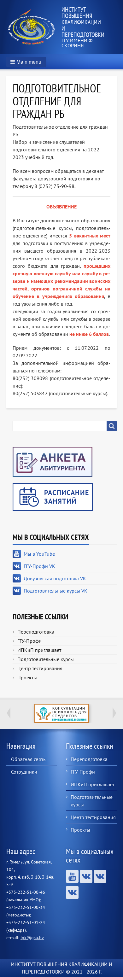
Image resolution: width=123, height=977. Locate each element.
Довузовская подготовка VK (55, 578)
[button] (26, 62)
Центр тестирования (39, 668)
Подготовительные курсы (45, 659)
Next (114, 713)
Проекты (27, 677)
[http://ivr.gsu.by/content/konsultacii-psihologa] (61, 713)
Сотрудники (24, 772)
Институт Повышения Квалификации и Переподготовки (83, 22)
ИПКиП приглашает (39, 650)
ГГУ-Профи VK (39, 566)
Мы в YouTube (39, 554)
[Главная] (34, 27)
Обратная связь (28, 759)
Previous (8, 713)
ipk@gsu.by (32, 937)
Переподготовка (35, 632)
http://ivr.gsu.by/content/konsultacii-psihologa (61, 713)
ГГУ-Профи (29, 641)
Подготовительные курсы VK (55, 591)
